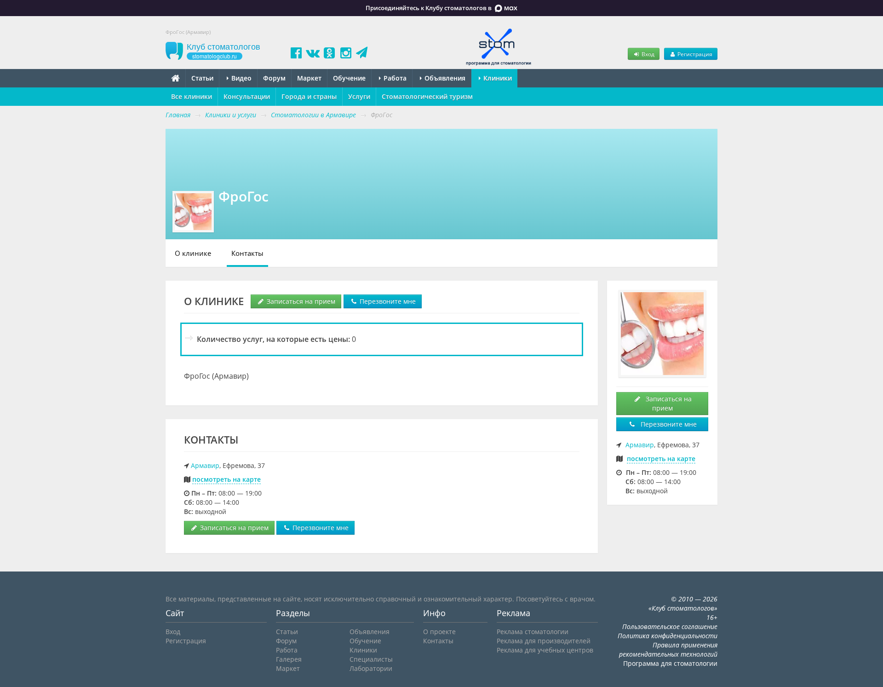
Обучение (349, 78)
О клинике (193, 253)
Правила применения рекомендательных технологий (668, 649)
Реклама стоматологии (532, 631)
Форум (274, 78)
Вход (647, 54)
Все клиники (191, 96)
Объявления (444, 78)
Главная (178, 114)
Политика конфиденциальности (667, 635)
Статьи (202, 78)
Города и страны (309, 96)
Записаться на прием (300, 301)
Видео (240, 78)
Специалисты (371, 659)
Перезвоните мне (387, 301)
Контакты (247, 253)
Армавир (205, 465)
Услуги (359, 96)
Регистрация (694, 54)
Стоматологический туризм (427, 96)
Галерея (289, 659)
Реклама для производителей (544, 640)
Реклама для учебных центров (545, 650)
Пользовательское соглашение (669, 626)
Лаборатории (371, 668)
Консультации (247, 96)
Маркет (309, 78)
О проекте (439, 631)
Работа (394, 78)
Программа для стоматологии (670, 663)
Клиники (497, 78)
